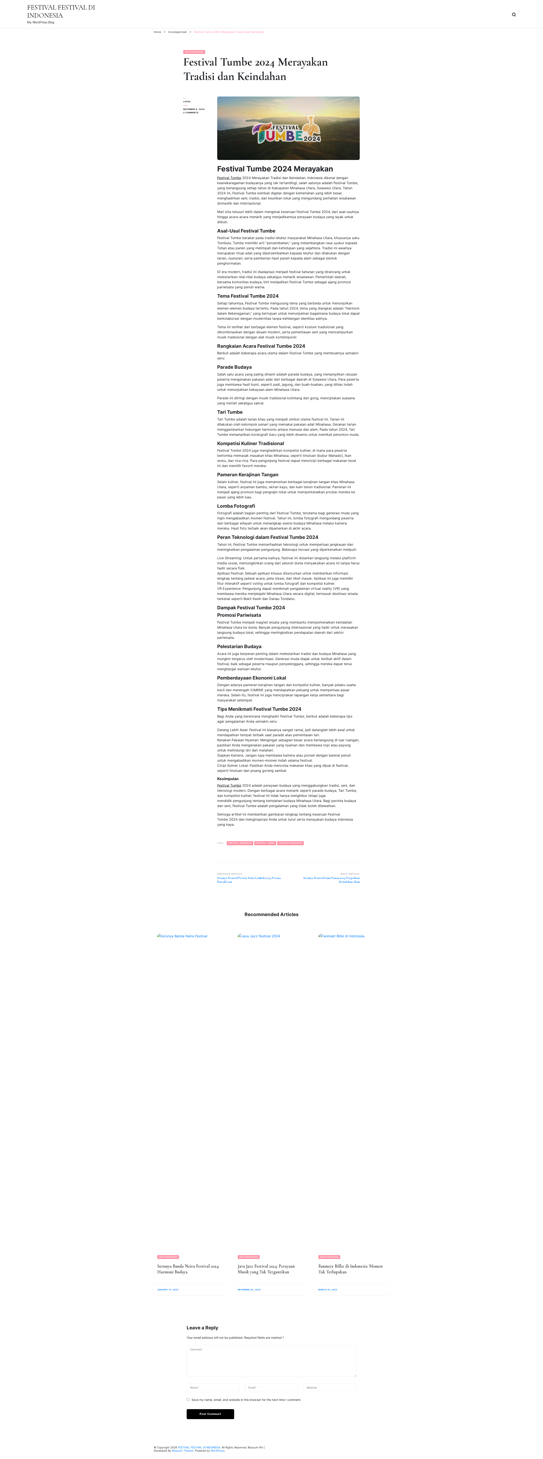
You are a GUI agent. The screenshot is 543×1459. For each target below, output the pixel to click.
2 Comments (197, 112)
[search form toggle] (514, 14)
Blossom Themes (182, 1450)
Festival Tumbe (229, 178)
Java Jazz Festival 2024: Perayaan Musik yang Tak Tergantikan (266, 1269)
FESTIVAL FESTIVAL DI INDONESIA (61, 11)
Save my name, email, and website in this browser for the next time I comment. (246, 1400)
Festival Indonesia (240, 843)
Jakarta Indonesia (290, 843)
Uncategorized (194, 52)
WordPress (218, 1450)
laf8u (186, 101)
